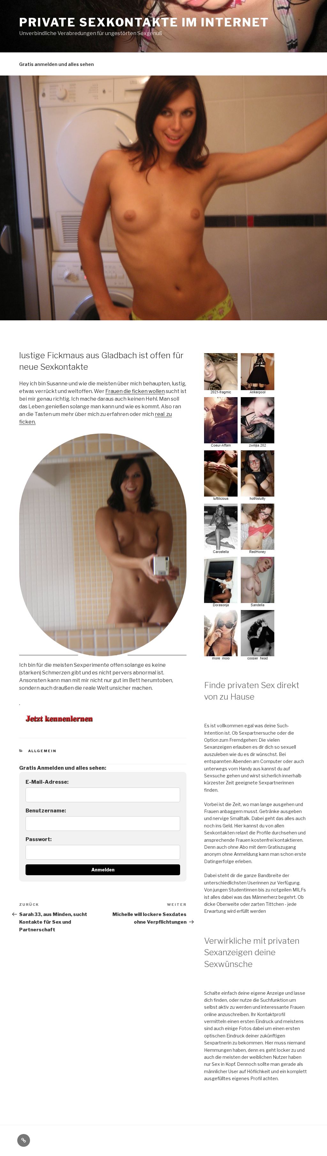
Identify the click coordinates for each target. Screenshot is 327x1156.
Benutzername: (46, 811)
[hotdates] (240, 658)
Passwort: (39, 839)
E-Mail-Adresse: (47, 782)
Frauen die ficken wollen (135, 391)
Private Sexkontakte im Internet (144, 22)
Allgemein (42, 751)
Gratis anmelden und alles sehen (56, 64)
